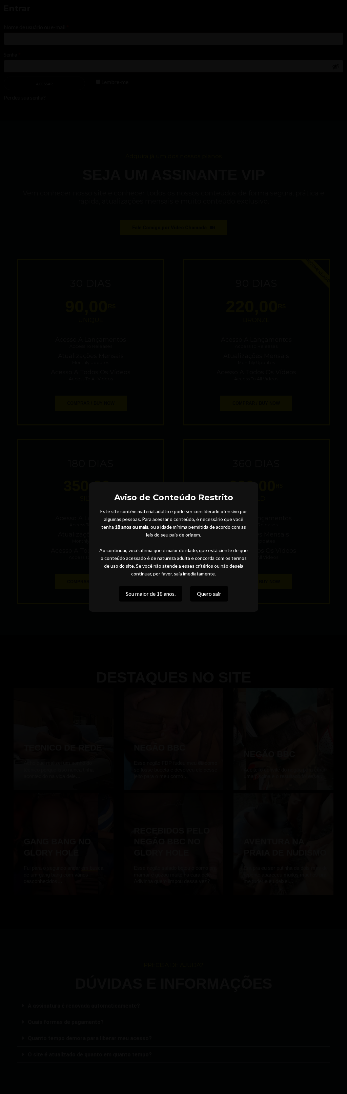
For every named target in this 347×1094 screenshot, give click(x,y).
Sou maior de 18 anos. (151, 593)
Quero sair (209, 593)
